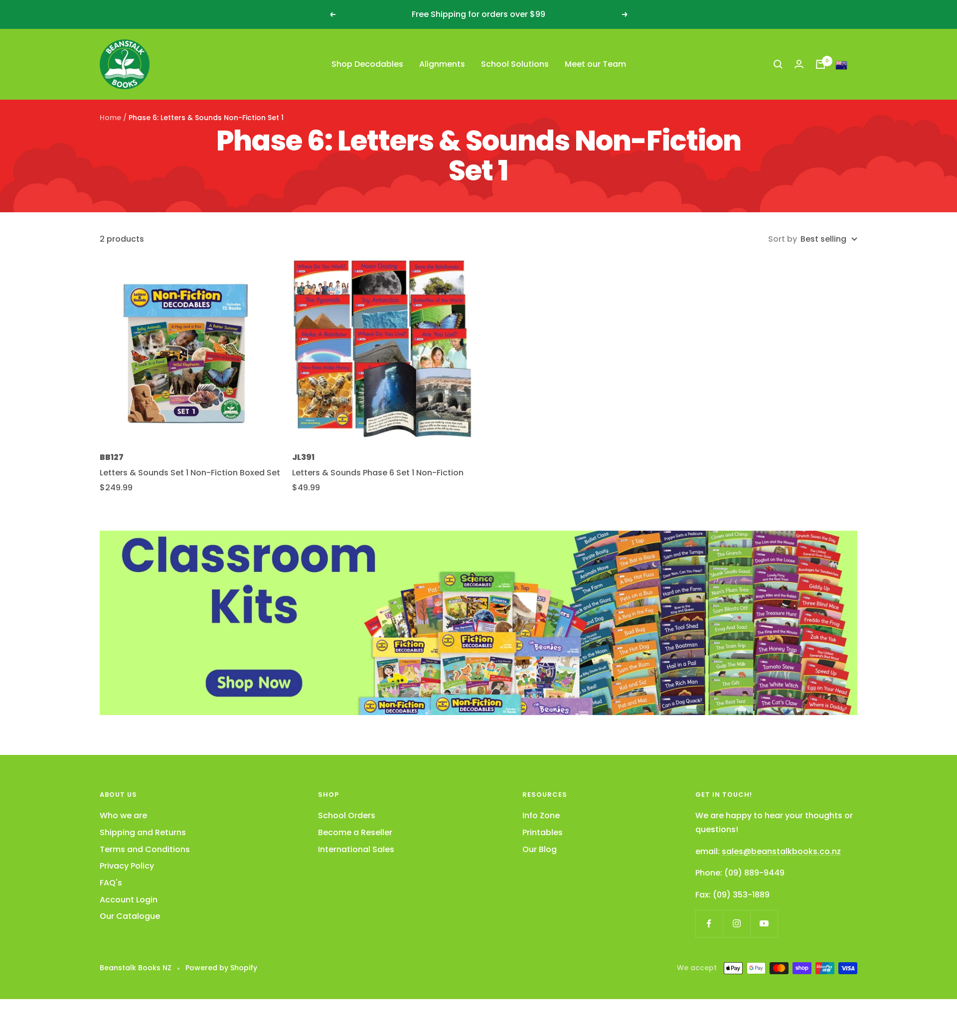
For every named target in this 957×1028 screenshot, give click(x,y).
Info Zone (541, 815)
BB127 (112, 457)
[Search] (778, 64)
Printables (542, 832)
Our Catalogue (130, 916)
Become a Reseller (355, 832)
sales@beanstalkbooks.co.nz (781, 851)
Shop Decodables (367, 64)
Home (110, 118)
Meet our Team (595, 64)
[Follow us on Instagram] (736, 923)
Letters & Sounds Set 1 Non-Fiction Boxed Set (190, 472)
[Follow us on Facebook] (709, 923)
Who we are (123, 815)
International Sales (356, 849)
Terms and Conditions (145, 849)
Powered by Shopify (221, 968)
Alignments (442, 64)
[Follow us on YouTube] (764, 923)
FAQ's (111, 882)
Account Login (129, 899)
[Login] (799, 64)
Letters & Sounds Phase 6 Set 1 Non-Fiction (378, 472)
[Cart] (820, 64)
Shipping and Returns (143, 832)
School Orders (346, 815)
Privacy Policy (127, 866)
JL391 (303, 457)
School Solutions (515, 64)
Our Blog (539, 849)
